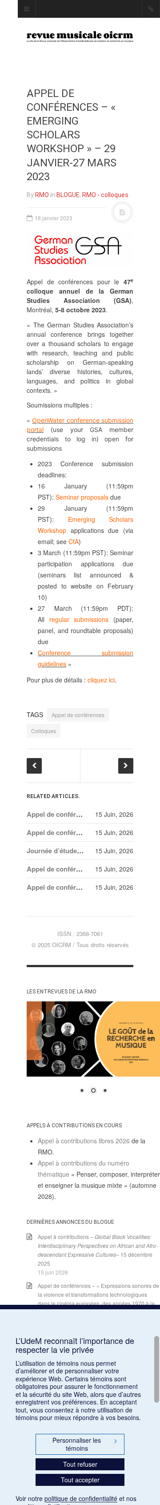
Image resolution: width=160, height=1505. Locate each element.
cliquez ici (101, 679)
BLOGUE (68, 194)
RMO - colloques (105, 194)
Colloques (43, 730)
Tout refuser (80, 1464)
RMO (42, 194)
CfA (73, 541)
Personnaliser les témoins (84, 1444)
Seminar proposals (82, 496)
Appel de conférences (78, 714)
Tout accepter (80, 1479)
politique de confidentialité (80, 1498)
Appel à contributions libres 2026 (84, 1140)
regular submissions (79, 619)
